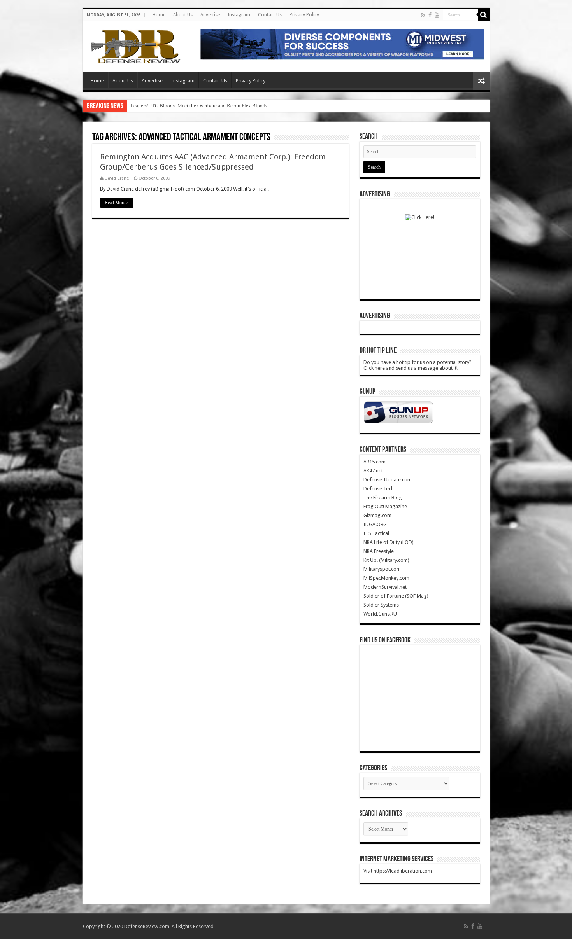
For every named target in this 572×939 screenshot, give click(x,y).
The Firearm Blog (382, 497)
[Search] (484, 15)
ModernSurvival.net (385, 587)
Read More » (117, 202)
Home (159, 14)
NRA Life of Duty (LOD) (388, 542)
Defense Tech (378, 488)
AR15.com (374, 462)
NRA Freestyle (378, 551)
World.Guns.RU (380, 614)
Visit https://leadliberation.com (397, 871)
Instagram (239, 14)
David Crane (117, 178)
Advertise (210, 14)
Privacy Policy (304, 14)
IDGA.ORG (375, 524)
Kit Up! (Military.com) (386, 560)
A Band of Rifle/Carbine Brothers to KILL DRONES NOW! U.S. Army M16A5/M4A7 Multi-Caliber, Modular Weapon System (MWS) (270, 105)
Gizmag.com (377, 515)
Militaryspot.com (382, 569)
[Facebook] (430, 15)
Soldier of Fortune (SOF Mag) (395, 596)
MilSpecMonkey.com (386, 578)
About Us (183, 14)
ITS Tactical (376, 533)
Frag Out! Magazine (385, 506)
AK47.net (373, 471)
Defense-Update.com (387, 480)
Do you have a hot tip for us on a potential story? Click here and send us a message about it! (417, 365)
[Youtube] (437, 15)
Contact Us (270, 14)
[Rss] (423, 15)
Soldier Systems (381, 605)
